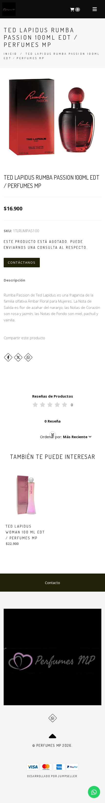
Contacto (52, 582)
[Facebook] (8, 357)
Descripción (14, 280)
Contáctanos (22, 262)
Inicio (10, 53)
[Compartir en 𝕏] (18, 357)
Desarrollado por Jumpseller (52, 776)
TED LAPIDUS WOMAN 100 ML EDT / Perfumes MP (25, 532)
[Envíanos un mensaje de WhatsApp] (94, 792)
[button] (66, 437)
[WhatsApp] (53, 718)
